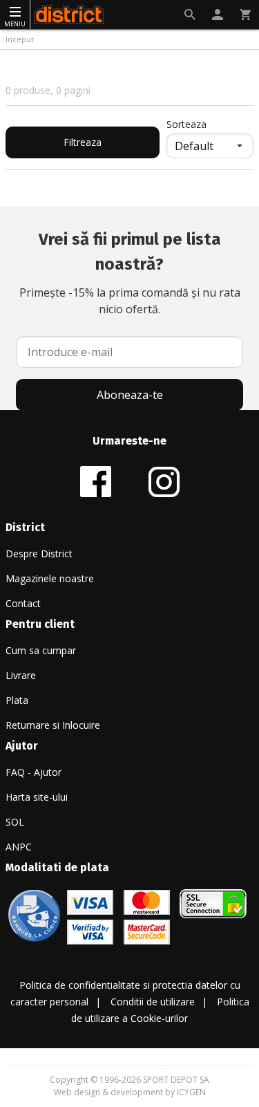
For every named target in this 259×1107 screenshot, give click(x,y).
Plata (17, 700)
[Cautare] (190, 14)
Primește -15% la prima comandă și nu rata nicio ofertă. (129, 273)
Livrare (21, 675)
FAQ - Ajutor (33, 772)
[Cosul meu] (245, 14)
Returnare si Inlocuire (53, 725)
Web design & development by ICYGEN (130, 1092)
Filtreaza (83, 142)
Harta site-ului (37, 796)
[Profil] (217, 14)
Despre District (39, 553)
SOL (15, 821)
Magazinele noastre (50, 578)
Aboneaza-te (130, 394)
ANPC (19, 846)
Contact (23, 603)
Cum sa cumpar (41, 650)
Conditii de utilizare (153, 1001)
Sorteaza (186, 124)
